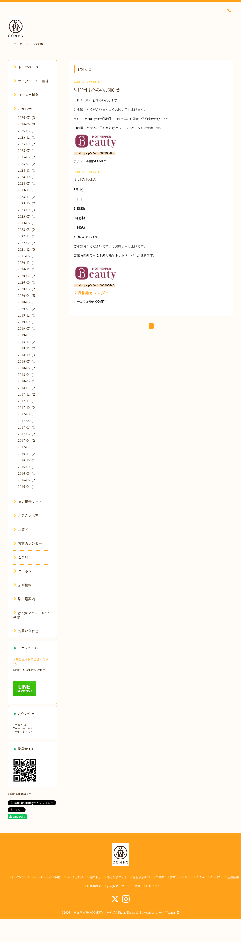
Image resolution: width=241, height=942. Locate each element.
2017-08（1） (28, 421)
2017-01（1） (28, 447)
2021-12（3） (28, 249)
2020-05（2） (28, 289)
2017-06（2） (28, 434)
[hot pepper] (95, 140)
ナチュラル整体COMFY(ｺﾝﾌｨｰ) (91, 912)
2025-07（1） (28, 150)
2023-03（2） (28, 230)
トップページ (28, 67)
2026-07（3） (28, 118)
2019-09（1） (28, 322)
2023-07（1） (28, 216)
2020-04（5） (28, 295)
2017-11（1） (28, 401)
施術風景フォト (30, 502)
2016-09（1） (28, 467)
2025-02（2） (28, 164)
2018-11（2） (28, 348)
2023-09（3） (28, 210)
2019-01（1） (28, 335)
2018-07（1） (28, 361)
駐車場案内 (26, 599)
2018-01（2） (28, 388)
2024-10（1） (28, 177)
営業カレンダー (30, 543)
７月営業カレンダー (91, 293)
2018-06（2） (28, 368)
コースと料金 (28, 95)
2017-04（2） (28, 440)
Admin (171, 912)
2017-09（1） (28, 414)
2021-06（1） (28, 256)
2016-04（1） (28, 487)
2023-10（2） (28, 203)
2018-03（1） (28, 381)
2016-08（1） (28, 473)
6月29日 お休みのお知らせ (97, 90)
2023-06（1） (28, 223)
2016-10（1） (28, 460)
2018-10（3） (28, 355)
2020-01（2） (28, 309)
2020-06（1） (28, 282)
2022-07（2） (28, 243)
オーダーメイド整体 (33, 81)
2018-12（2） (28, 342)
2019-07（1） (28, 328)
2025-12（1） (28, 137)
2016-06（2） (28, 480)
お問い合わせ (28, 631)
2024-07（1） (28, 183)
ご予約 (23, 557)
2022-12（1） (28, 236)
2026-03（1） (28, 131)
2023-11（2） (28, 197)
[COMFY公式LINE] (24, 687)
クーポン (25, 571)
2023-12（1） (28, 190)
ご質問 (23, 529)
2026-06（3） (28, 124)
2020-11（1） (28, 269)
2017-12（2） (28, 394)
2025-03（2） (28, 157)
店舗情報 (25, 585)
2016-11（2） (28, 454)
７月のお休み (85, 179)
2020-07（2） (28, 276)
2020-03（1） (28, 302)
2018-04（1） (28, 375)
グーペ (159, 912)
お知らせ (25, 109)
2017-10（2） (28, 407)
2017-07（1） (28, 427)
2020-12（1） (28, 263)
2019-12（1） (28, 315)
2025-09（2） (28, 144)
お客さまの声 (28, 515)
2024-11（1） (28, 170)
